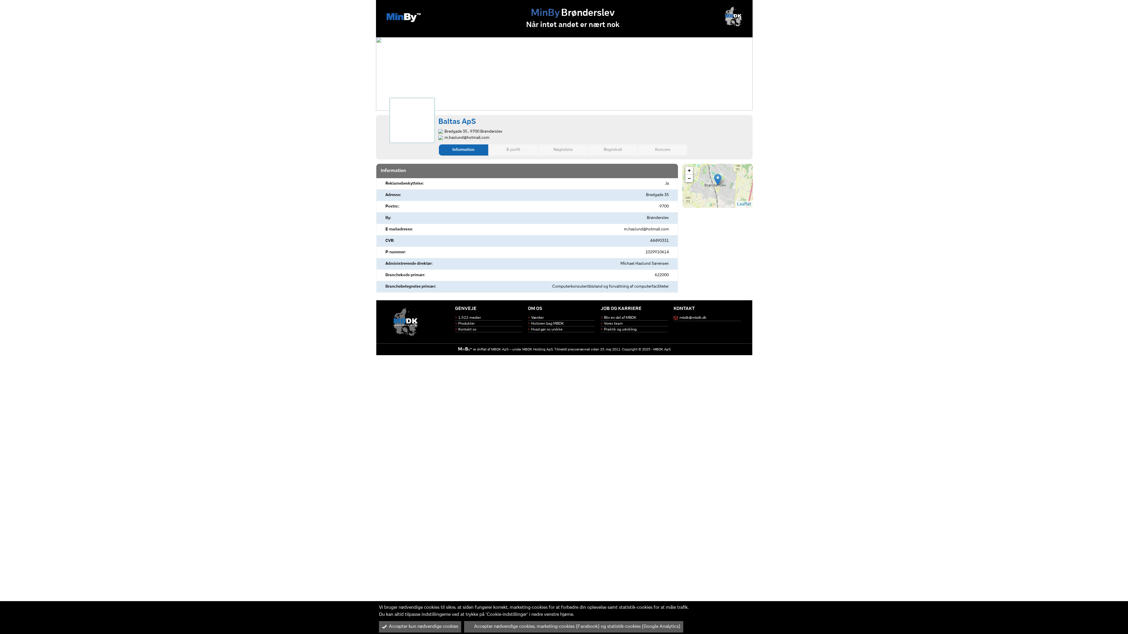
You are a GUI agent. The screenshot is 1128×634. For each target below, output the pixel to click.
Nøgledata (563, 150)
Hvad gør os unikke (547, 329)
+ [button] (689, 170)
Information (463, 150)
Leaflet (744, 204)
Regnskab (613, 150)
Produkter (466, 324)
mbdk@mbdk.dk (692, 318)
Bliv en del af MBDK (620, 318)
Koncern (662, 150)
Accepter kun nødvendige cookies (423, 626)
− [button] (689, 178)
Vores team (613, 324)
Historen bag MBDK (547, 324)
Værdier (537, 318)
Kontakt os (467, 329)
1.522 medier (469, 318)
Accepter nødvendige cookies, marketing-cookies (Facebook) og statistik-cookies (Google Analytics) (577, 626)
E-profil (513, 150)
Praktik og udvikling (620, 329)
